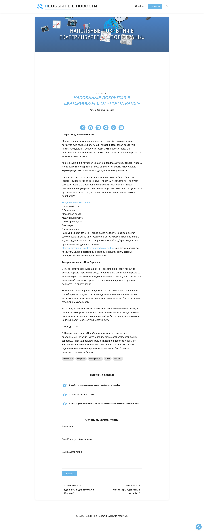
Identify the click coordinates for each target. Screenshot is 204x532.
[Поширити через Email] (121, 127)
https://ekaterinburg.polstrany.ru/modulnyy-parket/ (88, 248)
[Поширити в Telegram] (105, 127)
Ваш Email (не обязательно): (77, 439)
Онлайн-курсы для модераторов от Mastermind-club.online (94, 385)
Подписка (155, 6)
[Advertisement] (102, 69)
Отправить (69, 474)
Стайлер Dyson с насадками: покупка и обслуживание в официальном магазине (104, 403)
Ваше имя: (68, 426)
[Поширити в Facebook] (90, 127)
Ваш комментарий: (72, 452)
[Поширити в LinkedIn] (98, 127)
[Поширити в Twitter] (82, 127)
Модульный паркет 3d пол (76, 202)
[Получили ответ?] (199, 527)
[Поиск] (167, 6)
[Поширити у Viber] (113, 127)
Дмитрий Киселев (105, 110)
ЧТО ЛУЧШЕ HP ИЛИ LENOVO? (82, 394)
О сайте (139, 6)
